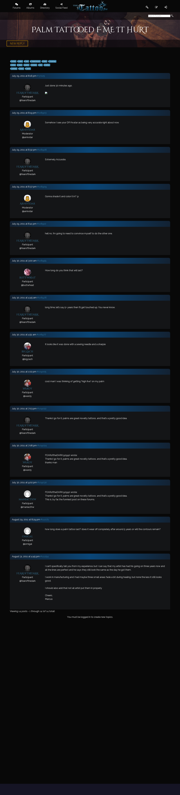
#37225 (41, 76)
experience (36, 61)
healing (52, 61)
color (20, 61)
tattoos (14, 68)
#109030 (42, 482)
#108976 (42, 297)
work (28, 68)
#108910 (41, 223)
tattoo (47, 65)
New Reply (17, 43)
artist (13, 61)
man (20, 65)
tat (41, 65)
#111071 (45, 519)
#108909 (42, 186)
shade (34, 65)
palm (27, 65)
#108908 (42, 149)
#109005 (41, 371)
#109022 (41, 408)
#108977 (41, 334)
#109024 (42, 445)
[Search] (172, 16)
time (21, 68)
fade (44, 61)
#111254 (44, 556)
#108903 (41, 113)
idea (13, 65)
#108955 (41, 260)
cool (27, 61)
